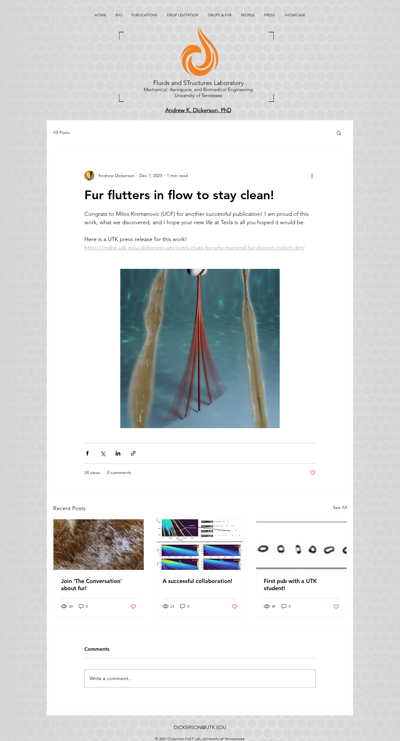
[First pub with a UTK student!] (301, 544)
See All (340, 507)
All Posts (61, 132)
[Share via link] (133, 453)
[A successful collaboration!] (200, 544)
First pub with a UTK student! (290, 584)
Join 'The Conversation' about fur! (91, 584)
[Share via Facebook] (87, 453)
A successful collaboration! (197, 581)
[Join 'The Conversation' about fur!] (98, 544)
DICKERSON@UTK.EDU (200, 727)
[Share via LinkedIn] (118, 453)
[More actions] (312, 175)
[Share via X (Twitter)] (103, 453)
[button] (339, 132)
